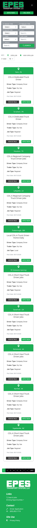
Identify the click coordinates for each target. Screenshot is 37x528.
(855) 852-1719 (15, 511)
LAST (32, 470)
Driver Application (16, 509)
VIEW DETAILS (12, 102)
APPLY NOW (11, 13)
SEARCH (27, 45)
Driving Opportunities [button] (14, 500)
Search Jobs (12, 497)
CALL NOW (26, 13)
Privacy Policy (14, 520)
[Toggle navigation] (32, 5)
